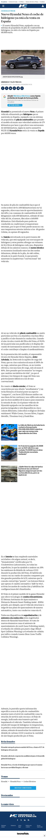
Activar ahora (14, 105)
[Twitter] (6, 88)
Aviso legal (19, 826)
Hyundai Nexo (15, 782)
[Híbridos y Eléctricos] (23, 815)
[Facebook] (2, 88)
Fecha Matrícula (39, 826)
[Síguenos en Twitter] (21, 820)
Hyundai (4, 782)
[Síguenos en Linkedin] (25, 820)
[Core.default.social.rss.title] (28, 820)
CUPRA (21, 2)
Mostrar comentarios (23, 788)
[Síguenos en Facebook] (17, 820)
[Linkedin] (10, 88)
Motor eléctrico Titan (32, 2)
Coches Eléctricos (8, 11)
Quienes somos (3, 826)
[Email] (22, 88)
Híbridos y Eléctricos (11, 82)
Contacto (13, 825)
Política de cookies (29, 826)
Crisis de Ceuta (13, 2)
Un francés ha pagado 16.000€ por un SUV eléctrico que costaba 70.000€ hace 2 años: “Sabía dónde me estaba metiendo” (30, 450)
